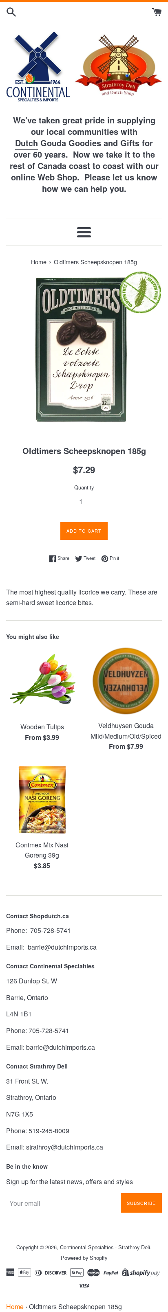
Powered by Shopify (84, 1258)
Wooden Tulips (42, 726)
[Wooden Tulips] (42, 681)
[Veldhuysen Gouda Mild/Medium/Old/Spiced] (126, 681)
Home (15, 1306)
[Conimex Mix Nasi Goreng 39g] (42, 800)
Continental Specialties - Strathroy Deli (105, 1247)
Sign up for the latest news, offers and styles (69, 1181)
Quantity (84, 487)
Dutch (26, 143)
